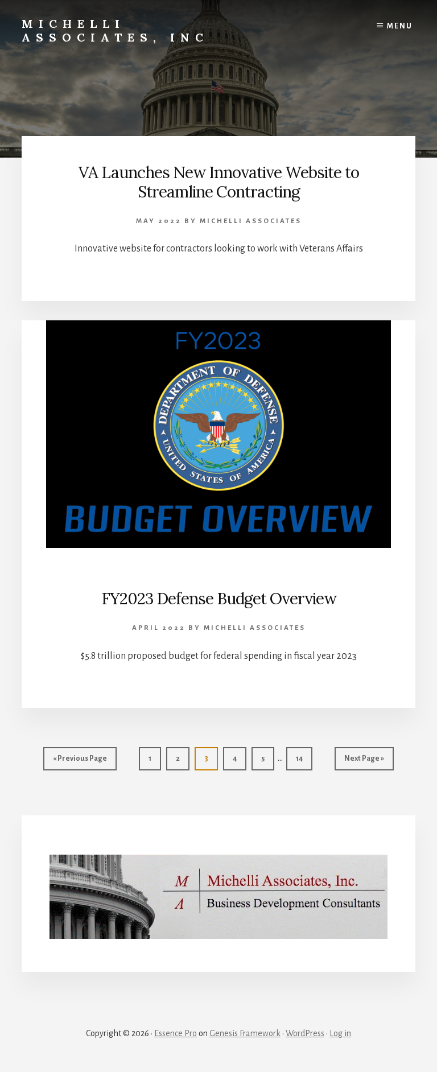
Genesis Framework (245, 1033)
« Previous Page (80, 762)
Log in (340, 1033)
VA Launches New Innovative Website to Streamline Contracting (219, 182)
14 (303, 758)
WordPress (305, 1033)
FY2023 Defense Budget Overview (218, 598)
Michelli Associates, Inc (115, 30)
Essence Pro (175, 1033)
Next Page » (364, 762)
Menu (400, 26)
